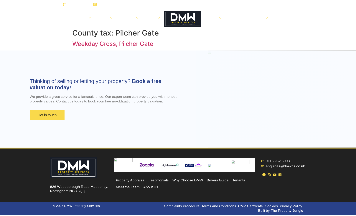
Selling (103, 18)
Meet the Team (128, 187)
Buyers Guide (218, 180)
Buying (151, 18)
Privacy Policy (291, 206)
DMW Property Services (82, 206)
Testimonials (159, 180)
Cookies (271, 206)
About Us (257, 18)
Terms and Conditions (218, 206)
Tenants (211, 18)
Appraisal (236, 18)
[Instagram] (279, 4)
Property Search (75, 18)
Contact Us (283, 18)
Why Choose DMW (187, 180)
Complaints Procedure (182, 206)
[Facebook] (274, 4)
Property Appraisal (130, 180)
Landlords (127, 18)
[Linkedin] (290, 4)
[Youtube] (285, 4)
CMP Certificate (250, 206)
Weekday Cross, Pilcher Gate (112, 43)
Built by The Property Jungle (280, 210)
